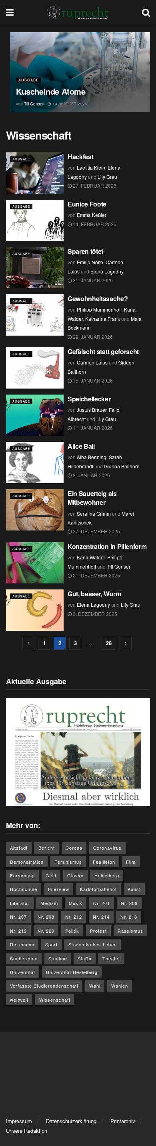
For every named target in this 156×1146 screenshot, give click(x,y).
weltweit (19, 999)
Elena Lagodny (107, 271)
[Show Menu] (10, 12)
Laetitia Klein (91, 167)
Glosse (75, 875)
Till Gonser (34, 104)
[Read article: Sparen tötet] (35, 267)
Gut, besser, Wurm (94, 593)
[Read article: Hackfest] (35, 173)
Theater (111, 958)
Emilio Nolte (90, 262)
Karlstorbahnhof (98, 889)
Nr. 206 (129, 903)
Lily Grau (107, 176)
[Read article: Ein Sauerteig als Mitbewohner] (35, 509)
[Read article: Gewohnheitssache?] (35, 315)
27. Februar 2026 (94, 185)
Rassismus (130, 930)
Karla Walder (91, 557)
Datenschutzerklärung (71, 1121)
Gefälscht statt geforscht (103, 351)
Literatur (20, 903)
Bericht (46, 847)
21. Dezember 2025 (96, 575)
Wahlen (119, 985)
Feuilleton (104, 861)
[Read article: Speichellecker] (35, 415)
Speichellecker (89, 398)
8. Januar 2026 (91, 475)
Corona (74, 847)
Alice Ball (82, 446)
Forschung (22, 875)
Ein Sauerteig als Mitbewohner (92, 498)
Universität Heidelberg (72, 972)
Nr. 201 (101, 903)
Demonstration (27, 861)
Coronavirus (107, 847)
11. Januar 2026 (92, 427)
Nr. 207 (18, 916)
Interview (58, 889)
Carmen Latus (92, 362)
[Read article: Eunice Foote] (35, 220)
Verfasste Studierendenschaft (44, 985)
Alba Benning (91, 457)
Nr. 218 (128, 916)
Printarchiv (122, 1121)
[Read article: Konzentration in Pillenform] (35, 562)
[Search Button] (146, 12)
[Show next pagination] (126, 643)
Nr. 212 (73, 916)
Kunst (134, 889)
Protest (98, 930)
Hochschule (23, 889)
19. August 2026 (69, 104)
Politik (72, 930)
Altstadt (19, 847)
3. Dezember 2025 (94, 613)
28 (109, 643)
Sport (51, 944)
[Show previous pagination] (28, 643)
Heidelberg (106, 875)
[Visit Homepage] (78, 12)
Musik (75, 903)
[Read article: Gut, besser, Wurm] (35, 610)
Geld (51, 875)
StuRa (85, 958)
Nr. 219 (18, 930)
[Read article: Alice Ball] (35, 462)
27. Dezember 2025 (96, 531)
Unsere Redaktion (26, 1130)
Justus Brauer (91, 409)
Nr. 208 (46, 916)
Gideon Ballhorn (122, 466)
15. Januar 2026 (92, 380)
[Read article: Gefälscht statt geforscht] (35, 368)
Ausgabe (28, 80)
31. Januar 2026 (92, 280)
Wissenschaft (54, 999)
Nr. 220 (46, 930)
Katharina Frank (102, 318)
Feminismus (68, 861)
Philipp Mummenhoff (99, 309)
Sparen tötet (85, 251)
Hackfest (80, 156)
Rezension (22, 944)
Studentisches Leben (92, 944)
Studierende (24, 958)
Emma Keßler (91, 214)
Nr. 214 (101, 916)
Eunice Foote (87, 204)
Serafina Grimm (94, 513)
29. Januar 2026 (92, 336)
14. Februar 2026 (94, 224)
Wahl (94, 985)
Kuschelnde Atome (51, 91)
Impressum (19, 1121)
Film (131, 861)
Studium (57, 958)
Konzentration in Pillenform (108, 546)
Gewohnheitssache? (98, 298)
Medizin (49, 903)
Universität (22, 972)
